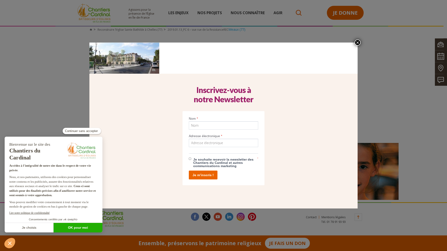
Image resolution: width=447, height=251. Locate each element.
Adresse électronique (205, 136)
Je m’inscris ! (203, 175)
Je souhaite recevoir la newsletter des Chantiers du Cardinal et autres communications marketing (223, 163)
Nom (193, 118)
